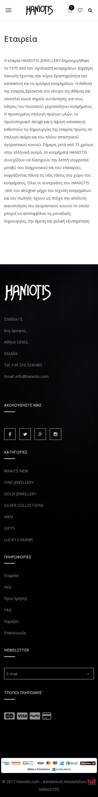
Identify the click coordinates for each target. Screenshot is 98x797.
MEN (8, 516)
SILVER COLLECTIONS (24, 505)
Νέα (7, 586)
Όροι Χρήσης (15, 598)
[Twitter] (25, 434)
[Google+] (40, 434)
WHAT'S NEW (16, 470)
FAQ (8, 609)
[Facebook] (10, 434)
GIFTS (9, 528)
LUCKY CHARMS (18, 539)
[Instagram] (55, 434)
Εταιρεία (11, 575)
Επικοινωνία (15, 632)
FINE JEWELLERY (19, 482)
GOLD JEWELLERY (20, 493)
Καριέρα (11, 621)
